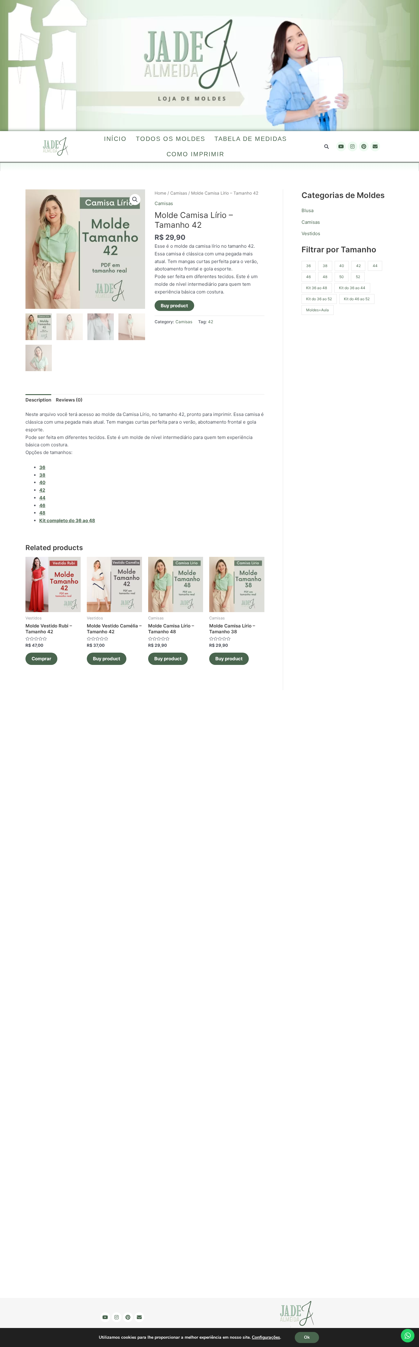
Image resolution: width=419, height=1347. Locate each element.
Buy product (174, 306)
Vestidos (311, 233)
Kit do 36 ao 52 (319, 299)
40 (341, 265)
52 (358, 276)
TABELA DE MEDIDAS (250, 138)
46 (308, 276)
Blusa (307, 210)
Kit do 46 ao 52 (357, 299)
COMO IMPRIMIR (195, 154)
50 (341, 276)
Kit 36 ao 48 (316, 287)
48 (325, 276)
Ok (307, 1337)
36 (42, 467)
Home (160, 193)
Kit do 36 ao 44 (352, 287)
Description (38, 400)
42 (210, 321)
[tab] (38, 400)
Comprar (41, 659)
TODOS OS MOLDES (170, 138)
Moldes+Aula (317, 310)
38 (325, 265)
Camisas (178, 193)
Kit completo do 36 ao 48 (67, 520)
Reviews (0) (69, 400)
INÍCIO (115, 138)
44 (375, 265)
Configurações (266, 1337)
